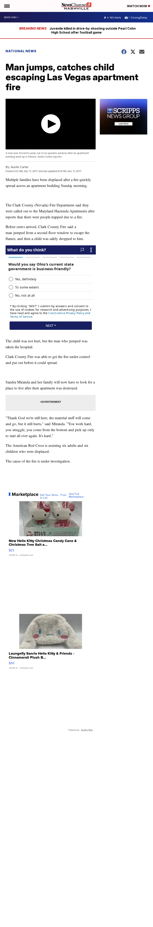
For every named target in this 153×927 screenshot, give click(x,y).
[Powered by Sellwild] (86, 730)
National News (21, 51)
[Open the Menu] (6, 6)
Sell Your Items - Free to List (53, 496)
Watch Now (137, 6)
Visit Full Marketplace (76, 495)
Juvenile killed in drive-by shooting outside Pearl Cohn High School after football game (92, 30)
